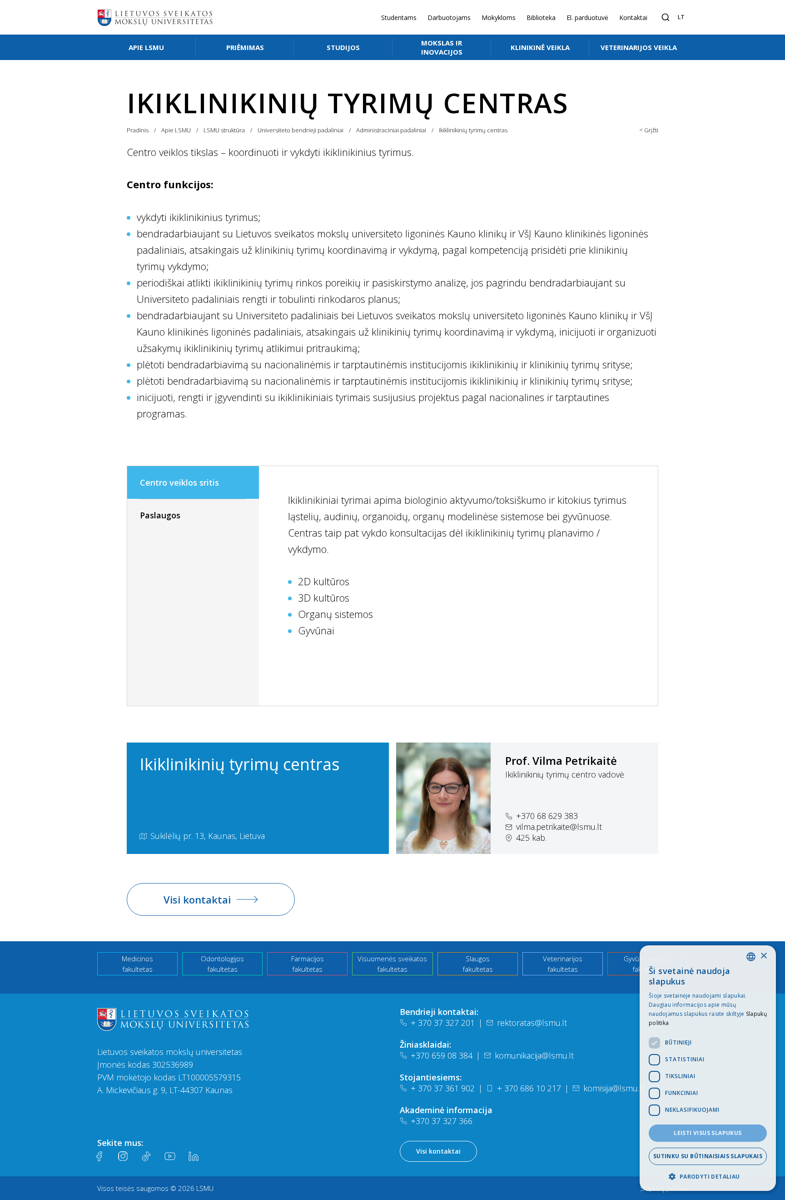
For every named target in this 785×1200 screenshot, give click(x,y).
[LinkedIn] (193, 1156)
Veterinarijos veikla (639, 47)
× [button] (763, 956)
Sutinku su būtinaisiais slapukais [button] (707, 1156)
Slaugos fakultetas (477, 964)
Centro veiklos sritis (179, 482)
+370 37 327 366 (441, 1120)
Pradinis (138, 130)
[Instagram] (122, 1156)
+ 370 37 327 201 (443, 1022)
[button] (708, 1176)
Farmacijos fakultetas (307, 964)
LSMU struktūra (224, 130)
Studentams (399, 17)
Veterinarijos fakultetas (562, 964)
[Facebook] (99, 1156)
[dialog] (708, 1068)
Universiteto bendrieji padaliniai (300, 130)
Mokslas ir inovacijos (441, 47)
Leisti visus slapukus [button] (707, 1133)
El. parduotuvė (587, 17)
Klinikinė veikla (540, 47)
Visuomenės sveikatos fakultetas (392, 964)
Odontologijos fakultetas (222, 964)
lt (681, 17)
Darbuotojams (449, 17)
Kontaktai (633, 17)
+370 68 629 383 (547, 815)
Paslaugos (160, 515)
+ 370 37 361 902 (443, 1088)
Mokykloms (499, 17)
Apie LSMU (146, 47)
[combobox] (750, 956)
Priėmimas (245, 47)
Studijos (343, 47)
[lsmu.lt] (155, 17)
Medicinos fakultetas (137, 964)
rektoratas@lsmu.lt (532, 1022)
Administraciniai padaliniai (391, 130)
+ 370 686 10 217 (529, 1088)
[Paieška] (665, 17)
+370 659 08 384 (441, 1055)
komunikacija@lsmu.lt (534, 1055)
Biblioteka (541, 17)
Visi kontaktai (197, 899)
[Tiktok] (146, 1156)
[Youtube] (169, 1156)
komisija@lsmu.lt (613, 1088)
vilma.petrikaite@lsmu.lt (559, 826)
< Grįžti (648, 130)
